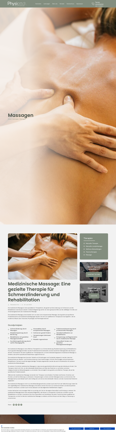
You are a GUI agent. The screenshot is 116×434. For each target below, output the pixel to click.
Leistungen (47, 4)
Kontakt (62, 4)
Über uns (54, 4)
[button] (94, 274)
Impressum (80, 4)
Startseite (38, 4)
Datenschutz (70, 4)
